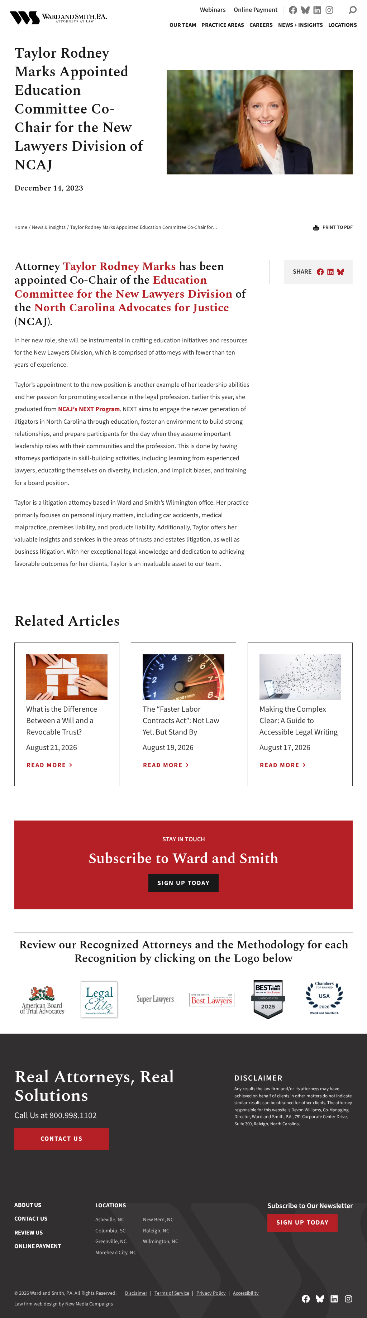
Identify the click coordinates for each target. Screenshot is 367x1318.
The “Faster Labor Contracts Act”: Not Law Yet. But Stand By (181, 720)
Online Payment (256, 9)
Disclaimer (136, 1293)
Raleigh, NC (156, 1231)
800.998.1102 (73, 1115)
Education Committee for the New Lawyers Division (123, 287)
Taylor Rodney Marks (119, 266)
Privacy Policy (211, 1293)
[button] (352, 10)
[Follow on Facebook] (293, 10)
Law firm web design (36, 1304)
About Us (27, 1205)
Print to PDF (338, 227)
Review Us (28, 1232)
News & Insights (49, 227)
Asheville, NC (109, 1219)
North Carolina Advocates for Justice (131, 308)
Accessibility (246, 1293)
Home (20, 227)
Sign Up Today (183, 883)
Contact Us (61, 1138)
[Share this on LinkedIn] (330, 271)
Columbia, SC (110, 1231)
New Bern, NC (158, 1219)
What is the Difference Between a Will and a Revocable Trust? (61, 720)
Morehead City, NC (116, 1252)
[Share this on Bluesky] (340, 271)
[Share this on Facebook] (320, 271)
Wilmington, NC (160, 1241)
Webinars (213, 9)
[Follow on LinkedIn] (317, 10)
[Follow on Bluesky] (305, 10)
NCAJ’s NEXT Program (89, 409)
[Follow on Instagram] (329, 10)
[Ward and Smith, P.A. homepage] (58, 18)
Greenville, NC (111, 1241)
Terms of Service (171, 1293)
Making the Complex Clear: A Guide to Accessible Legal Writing (298, 720)
